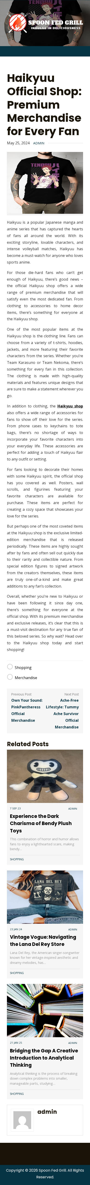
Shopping (23, 667)
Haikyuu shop (70, 406)
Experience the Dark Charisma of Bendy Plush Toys (41, 823)
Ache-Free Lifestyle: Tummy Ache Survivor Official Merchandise (62, 713)
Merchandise (26, 677)
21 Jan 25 (16, 1042)
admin (38, 143)
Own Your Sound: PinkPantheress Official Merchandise (26, 710)
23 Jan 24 (16, 929)
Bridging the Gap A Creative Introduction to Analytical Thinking (44, 1057)
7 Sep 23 (15, 808)
